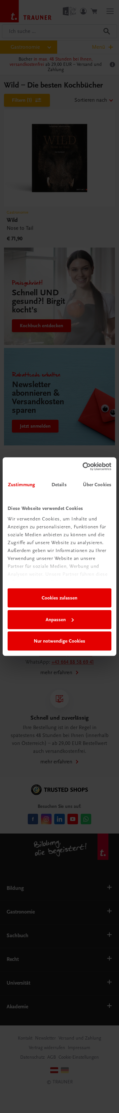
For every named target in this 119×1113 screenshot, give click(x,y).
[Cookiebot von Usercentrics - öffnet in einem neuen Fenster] (84, 466)
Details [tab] (59, 485)
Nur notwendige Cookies (59, 641)
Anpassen (56, 620)
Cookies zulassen (59, 598)
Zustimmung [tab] (21, 485)
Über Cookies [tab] (97, 485)
